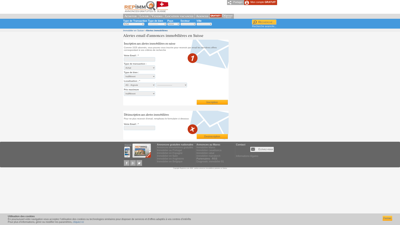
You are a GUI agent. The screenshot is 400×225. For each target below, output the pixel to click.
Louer (144, 16)
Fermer (387, 218)
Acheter (130, 16)
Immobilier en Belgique (169, 161)
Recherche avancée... (264, 26)
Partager (238, 2)
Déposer (227, 15)
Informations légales (247, 156)
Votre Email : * (131, 55)
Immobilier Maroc (205, 147)
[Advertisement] (253, 85)
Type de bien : (131, 72)
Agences (202, 16)
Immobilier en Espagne (169, 153)
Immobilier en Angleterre (170, 158)
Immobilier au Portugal (169, 150)
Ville (199, 21)
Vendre (157, 16)
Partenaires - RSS (206, 158)
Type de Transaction (135, 21)
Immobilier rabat (205, 153)
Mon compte (263, 2)
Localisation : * (132, 81)
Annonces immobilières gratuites (175, 147)
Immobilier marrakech (208, 156)
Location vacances (179, 16)
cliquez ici (78, 222)
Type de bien (155, 21)
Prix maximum (131, 89)
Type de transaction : (135, 63)
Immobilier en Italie (167, 156)
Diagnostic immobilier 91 (210, 161)
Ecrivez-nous (265, 149)
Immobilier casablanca (208, 150)
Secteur (185, 21)
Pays (170, 21)
